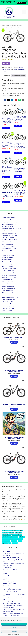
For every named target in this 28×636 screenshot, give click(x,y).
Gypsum (8, 543)
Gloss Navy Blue (6, 536)
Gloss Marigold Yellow (16, 534)
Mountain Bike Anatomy (9, 576)
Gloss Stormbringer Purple (17, 538)
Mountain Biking (6, 551)
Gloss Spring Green (6, 538)
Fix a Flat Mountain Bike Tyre (10, 569)
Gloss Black (11, 532)
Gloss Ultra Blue (6, 540)
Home (3, 25)
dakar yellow (14, 530)
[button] (24, 31)
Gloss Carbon (18, 532)
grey (4, 543)
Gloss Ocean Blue (14, 536)
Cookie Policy (10, 634)
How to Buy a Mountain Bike (10, 592)
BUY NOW (5, 63)
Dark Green (5, 532)
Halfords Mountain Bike (8, 71)
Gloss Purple (22, 536)
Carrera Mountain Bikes (11, 25)
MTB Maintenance (6, 567)
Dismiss (14, 627)
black (4, 530)
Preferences (14, 631)
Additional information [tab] (18, 75)
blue (8, 530)
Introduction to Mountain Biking (11, 557)
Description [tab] (7, 75)
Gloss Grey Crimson (6, 534)
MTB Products (5, 585)
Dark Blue (20, 530)
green (20, 540)
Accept (14, 624)
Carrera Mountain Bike (19, 69)
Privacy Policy (16, 634)
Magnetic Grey (15, 543)
